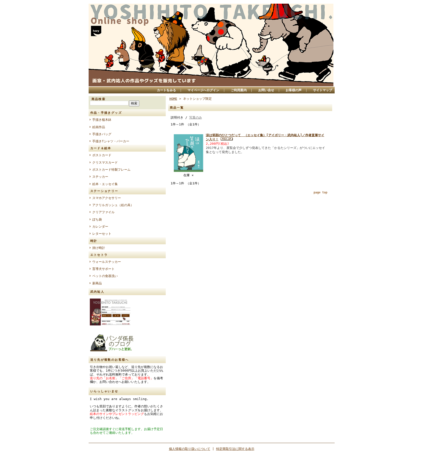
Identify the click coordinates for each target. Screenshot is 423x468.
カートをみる (166, 90)
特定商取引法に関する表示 (235, 449)
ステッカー (100, 176)
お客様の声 (294, 90)
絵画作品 (98, 127)
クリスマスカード (105, 162)
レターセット (101, 233)
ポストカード (101, 155)
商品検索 (99, 99)
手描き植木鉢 (101, 120)
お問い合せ (266, 90)
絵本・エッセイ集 (105, 184)
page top (320, 192)
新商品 (97, 283)
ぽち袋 (97, 219)
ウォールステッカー (106, 262)
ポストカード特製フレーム (111, 169)
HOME (173, 98)
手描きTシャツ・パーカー (110, 141)
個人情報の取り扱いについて (189, 449)
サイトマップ (322, 90)
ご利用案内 (239, 90)
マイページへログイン (203, 90)
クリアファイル (103, 212)
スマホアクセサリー (106, 198)
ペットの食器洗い (105, 276)
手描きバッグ (101, 134)
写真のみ (195, 117)
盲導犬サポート (103, 269)
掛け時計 (98, 248)
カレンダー (100, 226)
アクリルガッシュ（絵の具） (113, 205)
